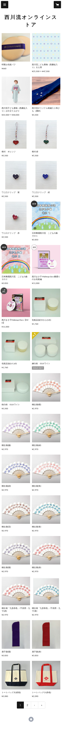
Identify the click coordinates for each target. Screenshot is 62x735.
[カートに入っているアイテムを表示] (57, 4)
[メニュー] (4, 4)
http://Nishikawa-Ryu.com (31, 719)
